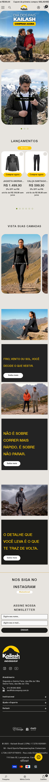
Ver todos (24, 148)
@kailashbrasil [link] (24, 592)
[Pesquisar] (9, 7)
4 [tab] (28, 58)
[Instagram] (10, 668)
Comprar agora (12, 175)
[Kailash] (24, 324)
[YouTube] (16, 668)
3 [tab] (26, 58)
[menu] (2, 7)
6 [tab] (32, 208)
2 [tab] (23, 58)
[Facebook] (5, 668)
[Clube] (38, 757)
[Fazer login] (38, 7)
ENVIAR (24, 630)
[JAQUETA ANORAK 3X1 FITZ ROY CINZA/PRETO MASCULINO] (12, 162)
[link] (6, 777)
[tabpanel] (24, 36)
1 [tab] (20, 58)
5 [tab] (29, 208)
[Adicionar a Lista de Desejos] (21, 154)
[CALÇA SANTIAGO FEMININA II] (36, 162)
